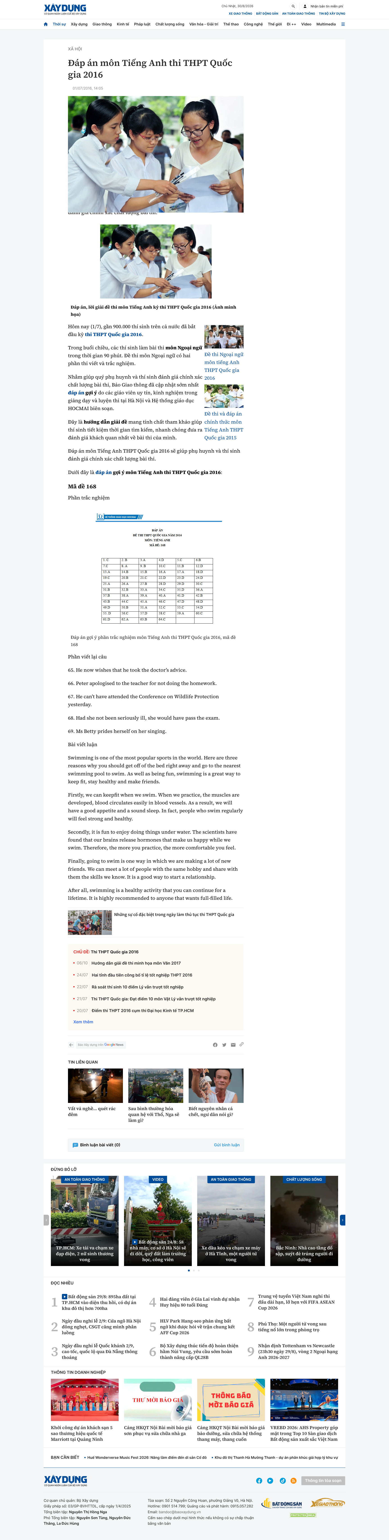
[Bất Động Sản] (282, 1503)
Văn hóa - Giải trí (203, 24)
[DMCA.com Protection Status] (303, 1515)
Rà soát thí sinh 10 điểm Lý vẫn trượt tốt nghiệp (137, 987)
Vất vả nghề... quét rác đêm (92, 1111)
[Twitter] (224, 1045)
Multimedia (326, 24)
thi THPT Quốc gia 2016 (113, 334)
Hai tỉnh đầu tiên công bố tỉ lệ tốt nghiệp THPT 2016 (142, 975)
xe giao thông (240, 14)
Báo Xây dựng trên (90, 1045)
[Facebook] (215, 1045)
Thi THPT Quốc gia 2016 (115, 952)
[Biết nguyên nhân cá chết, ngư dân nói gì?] (216, 1086)
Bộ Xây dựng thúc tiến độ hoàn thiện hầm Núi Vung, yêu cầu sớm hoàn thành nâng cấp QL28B (199, 1351)
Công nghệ (253, 24)
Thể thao (231, 24)
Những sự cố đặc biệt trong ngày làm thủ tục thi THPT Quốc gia (174, 914)
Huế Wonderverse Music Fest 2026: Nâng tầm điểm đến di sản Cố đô (147, 1457)
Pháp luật (142, 24)
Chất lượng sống (170, 24)
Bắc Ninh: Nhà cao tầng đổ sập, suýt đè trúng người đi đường (304, 1253)
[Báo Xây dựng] (65, 9)
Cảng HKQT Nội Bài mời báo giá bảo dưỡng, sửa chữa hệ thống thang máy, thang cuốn (231, 1433)
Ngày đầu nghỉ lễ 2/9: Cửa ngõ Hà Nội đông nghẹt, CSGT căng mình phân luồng (101, 1327)
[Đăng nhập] (305, 6)
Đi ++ (291, 24)
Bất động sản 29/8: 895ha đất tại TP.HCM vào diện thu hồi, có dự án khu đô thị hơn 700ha (99, 1302)
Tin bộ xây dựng (332, 14)
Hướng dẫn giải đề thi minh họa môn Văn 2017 (136, 963)
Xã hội (75, 49)
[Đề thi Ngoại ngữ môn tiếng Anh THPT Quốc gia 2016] (224, 336)
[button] (189, 1270)
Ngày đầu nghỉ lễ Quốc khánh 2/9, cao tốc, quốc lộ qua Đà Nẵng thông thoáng (100, 1351)
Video (306, 24)
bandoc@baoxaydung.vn (180, 1512)
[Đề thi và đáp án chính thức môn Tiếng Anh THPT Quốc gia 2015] (224, 396)
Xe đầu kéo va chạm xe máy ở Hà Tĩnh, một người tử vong (231, 1253)
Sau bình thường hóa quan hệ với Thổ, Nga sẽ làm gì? (153, 1114)
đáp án (76, 392)
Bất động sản (267, 14)
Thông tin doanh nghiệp (78, 1372)
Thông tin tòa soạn (323, 1480)
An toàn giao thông (298, 14)
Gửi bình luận (227, 1145)
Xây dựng (79, 24)
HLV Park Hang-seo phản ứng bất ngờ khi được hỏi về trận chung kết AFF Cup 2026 (197, 1327)
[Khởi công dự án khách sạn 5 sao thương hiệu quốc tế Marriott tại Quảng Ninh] (85, 1400)
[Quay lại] (71, 1045)
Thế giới (275, 24)
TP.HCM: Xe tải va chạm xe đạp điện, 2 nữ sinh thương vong (85, 1253)
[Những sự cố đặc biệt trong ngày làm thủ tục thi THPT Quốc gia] (90, 922)
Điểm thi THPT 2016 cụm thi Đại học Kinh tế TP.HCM (143, 1010)
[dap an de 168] (156, 569)
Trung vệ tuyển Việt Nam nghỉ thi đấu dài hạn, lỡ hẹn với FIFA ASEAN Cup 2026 (296, 1302)
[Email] (233, 1045)
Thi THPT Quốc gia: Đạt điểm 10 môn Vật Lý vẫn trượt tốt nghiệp (153, 999)
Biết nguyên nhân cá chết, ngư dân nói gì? (211, 1111)
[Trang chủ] (46, 24)
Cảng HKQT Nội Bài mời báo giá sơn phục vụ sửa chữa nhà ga (158, 1430)
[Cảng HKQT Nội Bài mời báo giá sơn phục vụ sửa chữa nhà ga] (158, 1400)
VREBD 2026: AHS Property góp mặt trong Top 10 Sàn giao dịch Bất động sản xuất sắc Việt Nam (304, 1433)
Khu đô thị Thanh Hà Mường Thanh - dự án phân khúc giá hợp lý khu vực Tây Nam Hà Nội (291, 1457)
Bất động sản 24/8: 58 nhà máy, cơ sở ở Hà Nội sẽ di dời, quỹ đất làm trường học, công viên (158, 1250)
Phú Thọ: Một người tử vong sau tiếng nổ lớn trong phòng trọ (292, 1327)
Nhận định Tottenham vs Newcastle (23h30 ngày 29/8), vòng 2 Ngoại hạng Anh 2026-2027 (298, 1351)
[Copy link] (242, 1045)
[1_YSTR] (156, 261)
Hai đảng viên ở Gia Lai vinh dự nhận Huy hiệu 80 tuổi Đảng (200, 1302)
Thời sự (59, 24)
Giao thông (102, 24)
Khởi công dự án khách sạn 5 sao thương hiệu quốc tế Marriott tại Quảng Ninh (82, 1433)
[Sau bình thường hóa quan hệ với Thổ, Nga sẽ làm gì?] (155, 1086)
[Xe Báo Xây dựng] (327, 1502)
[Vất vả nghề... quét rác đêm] (95, 1086)
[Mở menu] (343, 24)
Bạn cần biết (65, 1457)
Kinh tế (123, 24)
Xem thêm (83, 1022)
